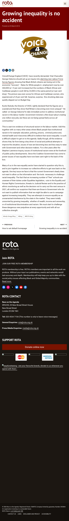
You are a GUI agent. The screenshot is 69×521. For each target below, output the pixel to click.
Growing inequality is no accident (53, 227)
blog (20, 216)
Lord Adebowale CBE (17, 511)
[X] (6, 70)
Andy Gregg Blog (9, 216)
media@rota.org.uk (31, 328)
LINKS (19, 514)
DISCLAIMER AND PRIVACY (31, 514)
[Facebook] (3, 70)
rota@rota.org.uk (25, 322)
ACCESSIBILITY (46, 514)
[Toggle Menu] (65, 3)
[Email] (13, 70)
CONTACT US (12, 514)
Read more (7, 281)
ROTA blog (29, 216)
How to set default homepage (14, 227)
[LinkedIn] (9, 70)
